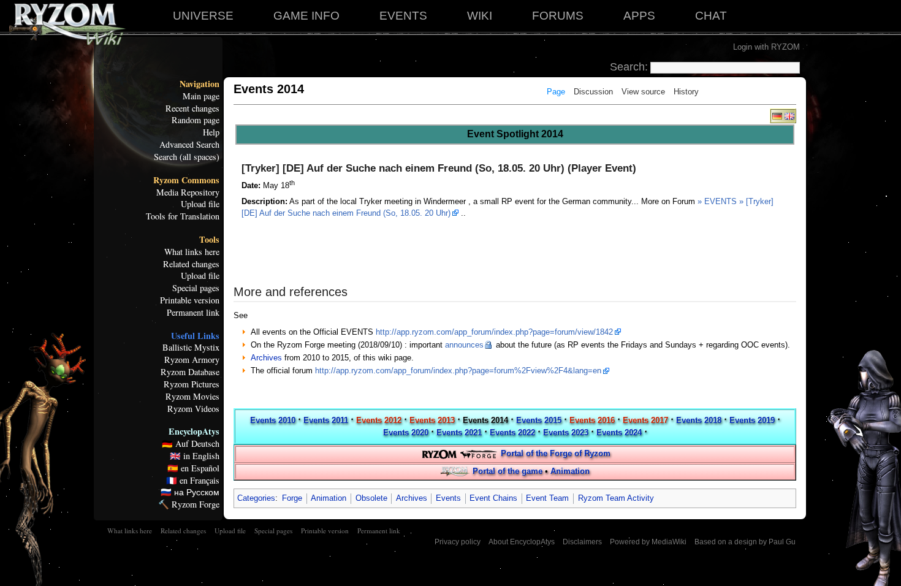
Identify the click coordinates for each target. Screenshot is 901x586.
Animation (570, 471)
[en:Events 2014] (789, 115)
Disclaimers (582, 542)
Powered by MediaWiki (648, 542)
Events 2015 (538, 420)
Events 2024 (619, 432)
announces (464, 344)
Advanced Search (189, 144)
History (686, 91)
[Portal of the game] (455, 471)
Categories (256, 498)
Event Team (547, 498)
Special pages (195, 288)
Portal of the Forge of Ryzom (555, 453)
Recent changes (192, 108)
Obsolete (371, 498)
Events (448, 498)
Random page (195, 120)
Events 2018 (698, 420)
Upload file (200, 204)
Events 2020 (405, 432)
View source (643, 91)
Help (211, 132)
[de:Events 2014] (777, 115)
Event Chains (493, 498)
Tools (209, 239)
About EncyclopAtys (522, 542)
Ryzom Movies (192, 396)
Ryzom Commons (186, 180)
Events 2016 (592, 420)
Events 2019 (752, 420)
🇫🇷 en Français (192, 480)
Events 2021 (459, 432)
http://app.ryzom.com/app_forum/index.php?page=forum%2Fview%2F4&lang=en (458, 370)
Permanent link (193, 312)
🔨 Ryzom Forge (188, 504)
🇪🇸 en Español (193, 468)
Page (556, 91)
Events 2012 (378, 420)
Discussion (593, 91)
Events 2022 (512, 432)
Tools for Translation (182, 216)
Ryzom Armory (191, 359)
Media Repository (187, 192)
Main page (201, 96)
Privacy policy (458, 542)
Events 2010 (272, 420)
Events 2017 (645, 420)
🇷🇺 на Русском (190, 492)
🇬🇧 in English (194, 456)
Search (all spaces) (186, 156)
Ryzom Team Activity (616, 498)
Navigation (199, 83)
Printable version (189, 300)
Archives (266, 357)
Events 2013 (432, 420)
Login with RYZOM (766, 46)
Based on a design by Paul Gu (745, 542)
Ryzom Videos (193, 408)
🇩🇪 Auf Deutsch (190, 443)
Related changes (191, 264)
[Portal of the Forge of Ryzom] (459, 453)
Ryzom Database (190, 372)
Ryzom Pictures (191, 384)
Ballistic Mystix (190, 347)
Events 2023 (565, 432)
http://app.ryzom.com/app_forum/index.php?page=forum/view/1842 (494, 332)
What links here (191, 251)
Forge (292, 498)
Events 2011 (325, 420)
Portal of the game (507, 471)
